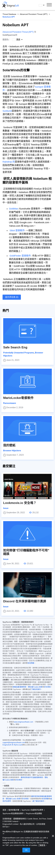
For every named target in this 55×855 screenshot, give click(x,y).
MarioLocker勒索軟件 (18, 398)
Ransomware (9, 403)
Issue (5, 508)
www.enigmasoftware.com (23, 722)
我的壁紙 (9, 445)
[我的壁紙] (27, 429)
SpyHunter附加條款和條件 (13, 813)
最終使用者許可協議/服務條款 (32, 777)
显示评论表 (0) (11, 297)
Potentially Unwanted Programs (18, 353)
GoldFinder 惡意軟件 (20, 255)
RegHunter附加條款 (34, 813)
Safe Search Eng (15, 347)
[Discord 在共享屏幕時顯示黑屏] (27, 585)
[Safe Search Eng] (27, 331)
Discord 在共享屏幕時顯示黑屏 (24, 601)
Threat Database (9, 14)
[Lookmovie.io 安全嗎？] (27, 486)
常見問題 (31, 663)
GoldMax (13, 208)
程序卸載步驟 (14, 810)
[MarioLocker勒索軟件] (27, 381)
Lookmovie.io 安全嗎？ (19, 503)
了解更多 (41, 845)
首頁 (5, 810)
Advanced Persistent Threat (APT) (34, 14)
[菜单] (49, 5)
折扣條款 (47, 687)
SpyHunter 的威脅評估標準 (32, 810)
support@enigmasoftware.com (14, 742)
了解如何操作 (36, 689)
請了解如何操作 (38, 801)
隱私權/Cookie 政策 (35, 687)
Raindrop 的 (9, 161)
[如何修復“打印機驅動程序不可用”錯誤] (27, 534)
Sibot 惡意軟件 (17, 230)
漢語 (44, 5)
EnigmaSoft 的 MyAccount (12, 745)
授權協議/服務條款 (19, 687)
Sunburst (7, 111)
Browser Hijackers (12, 450)
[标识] (11, 5)
